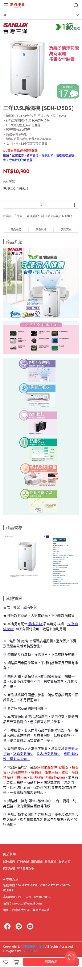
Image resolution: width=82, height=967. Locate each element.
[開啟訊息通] (71, 957)
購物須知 (37, 862)
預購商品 (51, 962)
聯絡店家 (64, 862)
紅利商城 (23, 862)
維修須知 (51, 862)
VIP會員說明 (25, 868)
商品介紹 (16, 229)
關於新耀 (9, 868)
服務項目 (9, 862)
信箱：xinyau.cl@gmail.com (22, 903)
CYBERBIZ (29, 951)
